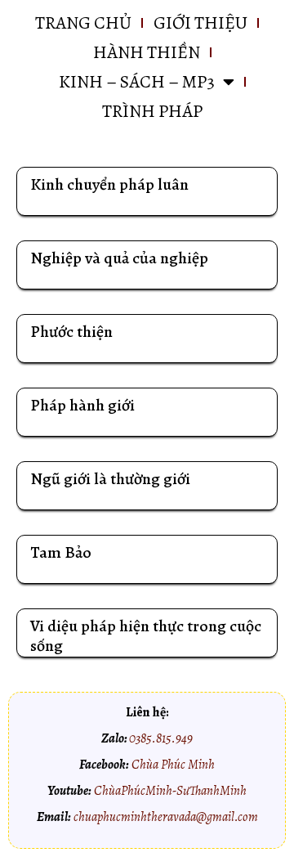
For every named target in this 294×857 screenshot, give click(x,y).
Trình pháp (152, 111)
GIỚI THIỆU (200, 23)
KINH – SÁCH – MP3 (137, 82)
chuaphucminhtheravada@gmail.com (166, 817)
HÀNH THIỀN (146, 52)
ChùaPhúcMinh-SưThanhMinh (170, 791)
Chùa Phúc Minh (173, 765)
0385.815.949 (161, 738)
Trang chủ (83, 23)
